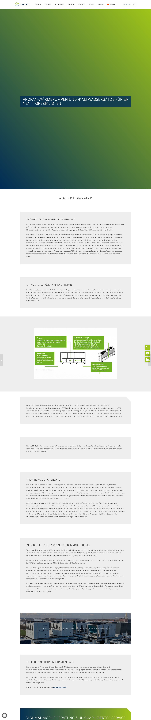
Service (91, 4)
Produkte (48, 4)
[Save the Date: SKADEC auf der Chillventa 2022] (149, 360)
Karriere (100, 4)
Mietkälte (71, 4)
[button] (4, 715)
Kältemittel (81, 4)
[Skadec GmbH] (22, 4)
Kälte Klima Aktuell (59, 687)
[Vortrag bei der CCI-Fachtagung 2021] (1, 360)
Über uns (38, 4)
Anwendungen (59, 4)
